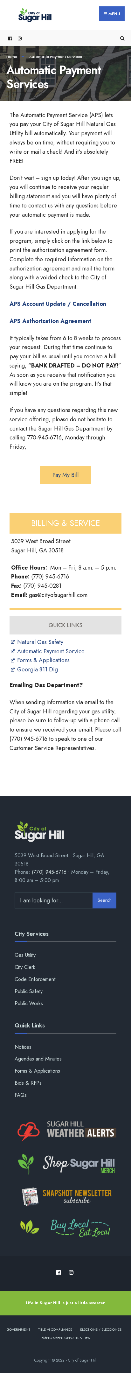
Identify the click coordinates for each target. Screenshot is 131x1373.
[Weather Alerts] (65, 1131)
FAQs (21, 1095)
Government (18, 1329)
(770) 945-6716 (49, 872)
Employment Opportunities (65, 1337)
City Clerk (25, 967)
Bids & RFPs (28, 1083)
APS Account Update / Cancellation (58, 304)
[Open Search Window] (121, 38)
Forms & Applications (37, 1071)
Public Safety (29, 991)
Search (105, 900)
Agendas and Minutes (38, 1058)
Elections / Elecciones (100, 1329)
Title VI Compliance (55, 1329)
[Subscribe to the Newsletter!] (65, 1196)
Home (11, 56)
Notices (23, 1047)
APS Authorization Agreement (50, 321)
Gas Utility (25, 955)
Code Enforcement (35, 979)
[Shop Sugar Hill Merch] (65, 1164)
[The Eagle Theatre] (65, 1228)
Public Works (29, 1003)
